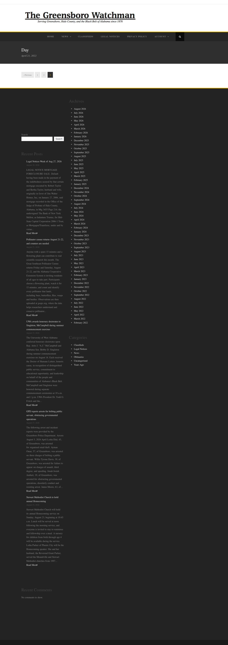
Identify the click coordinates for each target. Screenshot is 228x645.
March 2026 (79, 128)
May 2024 (78, 215)
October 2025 (80, 148)
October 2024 (80, 195)
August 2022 (80, 298)
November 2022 (81, 287)
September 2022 (81, 294)
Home (50, 36)
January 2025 (80, 184)
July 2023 (78, 255)
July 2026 (78, 112)
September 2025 (81, 152)
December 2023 (81, 235)
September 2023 (81, 247)
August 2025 (80, 156)
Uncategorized (80, 360)
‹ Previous (28, 75)
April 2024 (79, 219)
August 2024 (80, 203)
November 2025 (81, 144)
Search (24, 134)
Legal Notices (110, 36)
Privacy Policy (137, 36)
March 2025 (79, 176)
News (65, 36)
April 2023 (79, 267)
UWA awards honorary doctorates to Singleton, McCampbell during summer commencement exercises (45, 325)
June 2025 (78, 164)
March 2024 (79, 223)
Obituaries (79, 356)
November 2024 (81, 192)
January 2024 (80, 231)
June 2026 (78, 116)
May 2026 (78, 120)
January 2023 (80, 279)
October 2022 (80, 291)
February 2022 (81, 322)
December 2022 (81, 283)
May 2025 (78, 168)
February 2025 (81, 180)
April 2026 (79, 124)
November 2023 (81, 239)
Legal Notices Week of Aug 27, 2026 (44, 161)
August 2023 (80, 251)
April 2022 (79, 314)
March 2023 (79, 271)
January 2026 (80, 136)
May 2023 (78, 263)
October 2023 (80, 243)
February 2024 (81, 227)
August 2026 (80, 108)
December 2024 (81, 188)
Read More (31, 233)
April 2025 (79, 172)
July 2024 (78, 207)
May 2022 (78, 310)
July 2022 (78, 302)
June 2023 (78, 259)
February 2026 (81, 132)
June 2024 (78, 211)
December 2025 (81, 140)
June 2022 (78, 306)
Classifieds (85, 36)
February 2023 (81, 275)
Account (160, 36)
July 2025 (78, 160)
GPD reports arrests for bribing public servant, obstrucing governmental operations (44, 415)
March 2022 (79, 318)
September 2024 (81, 199)
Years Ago (79, 364)
